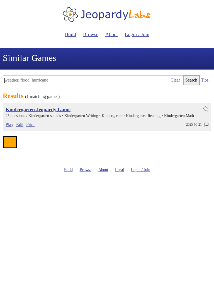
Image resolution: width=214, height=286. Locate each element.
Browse (90, 34)
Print (30, 124)
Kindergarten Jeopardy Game (38, 109)
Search (191, 80)
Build (70, 34)
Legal (119, 170)
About (111, 34)
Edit (19, 124)
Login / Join (137, 34)
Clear (175, 80)
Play (9, 124)
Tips (204, 80)
